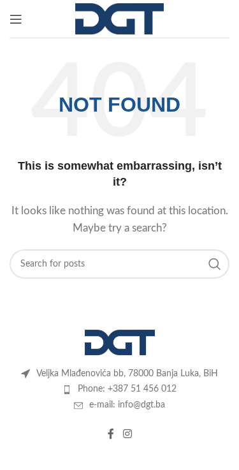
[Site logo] (119, 18)
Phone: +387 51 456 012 (127, 389)
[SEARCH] (214, 264)
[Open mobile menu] (16, 19)
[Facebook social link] (111, 434)
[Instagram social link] (127, 434)
